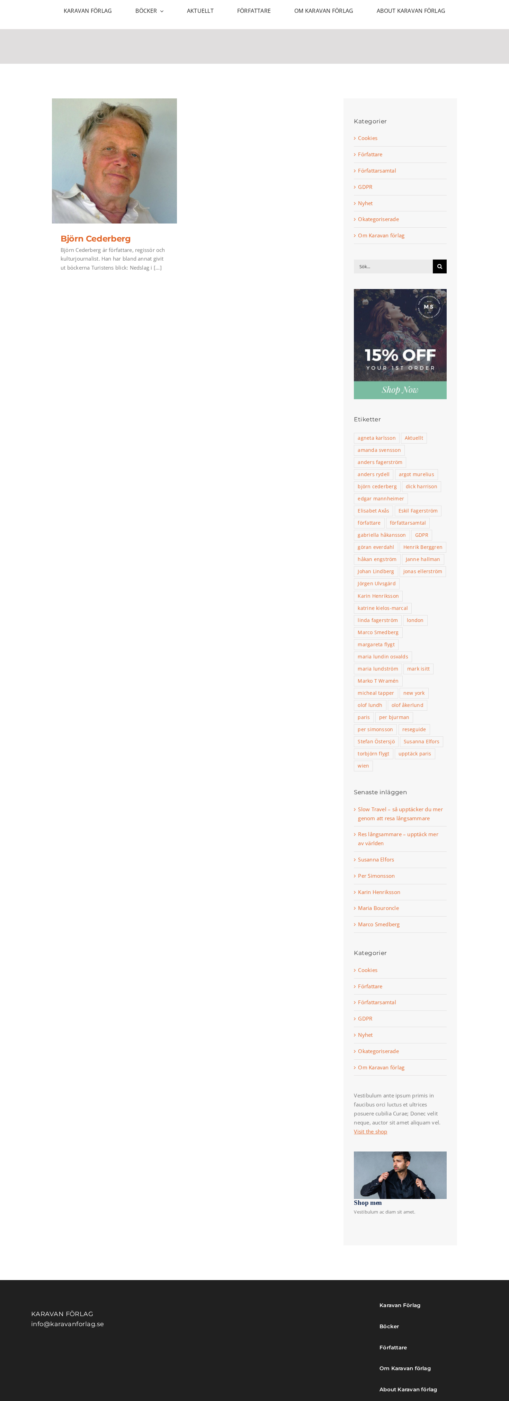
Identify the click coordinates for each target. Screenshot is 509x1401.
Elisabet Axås (373, 511)
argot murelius (416, 474)
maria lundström (378, 669)
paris (364, 717)
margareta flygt (376, 644)
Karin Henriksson (378, 596)
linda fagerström (378, 620)
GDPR (365, 186)
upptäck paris (415, 754)
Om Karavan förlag (381, 235)
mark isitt (418, 669)
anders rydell (374, 474)
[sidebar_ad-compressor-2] (400, 291)
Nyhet (365, 203)
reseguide (414, 729)
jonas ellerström (423, 571)
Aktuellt (414, 438)
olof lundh (370, 705)
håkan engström (377, 559)
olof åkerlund (407, 705)
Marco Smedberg (378, 632)
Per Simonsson (376, 875)
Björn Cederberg (96, 239)
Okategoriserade (378, 219)
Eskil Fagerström (418, 511)
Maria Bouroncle (378, 907)
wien (363, 766)
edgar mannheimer (381, 499)
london (415, 620)
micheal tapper (376, 693)
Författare (370, 154)
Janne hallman (423, 559)
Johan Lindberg (376, 571)
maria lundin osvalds (383, 657)
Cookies (367, 137)
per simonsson (375, 729)
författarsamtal (408, 523)
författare (369, 523)
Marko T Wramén (378, 681)
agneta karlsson (376, 438)
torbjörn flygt (373, 754)
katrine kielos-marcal (383, 608)
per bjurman (394, 717)
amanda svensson (379, 450)
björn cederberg (377, 486)
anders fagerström (380, 462)
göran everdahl (376, 547)
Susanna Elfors (421, 741)
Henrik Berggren (423, 547)
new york (414, 693)
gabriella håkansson (382, 535)
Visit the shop (370, 1131)
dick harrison (421, 486)
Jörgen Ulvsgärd (376, 583)
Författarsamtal (377, 170)
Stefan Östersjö (376, 741)
